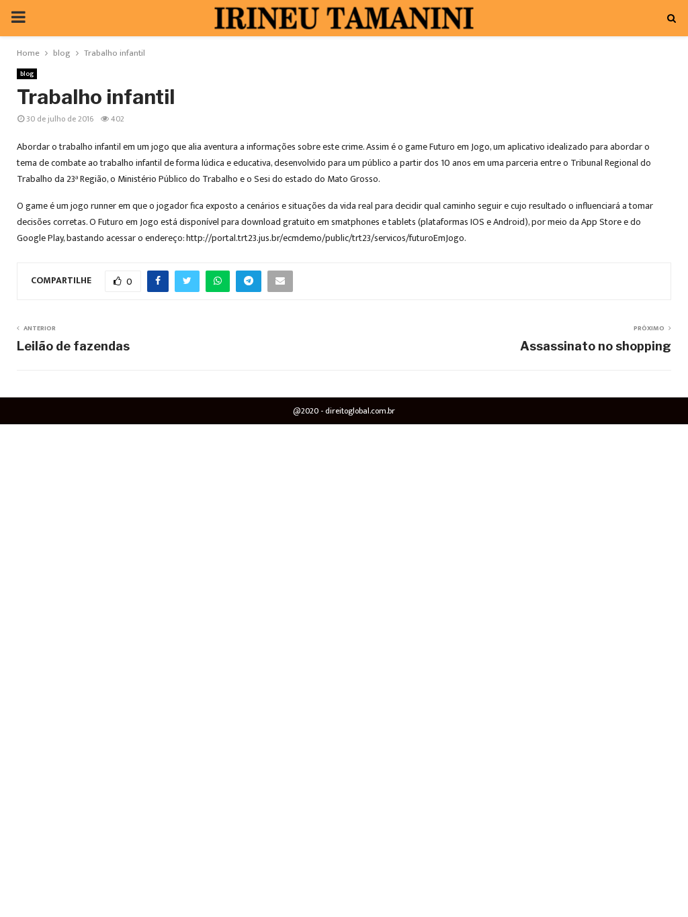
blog (27, 73)
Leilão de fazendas (73, 346)
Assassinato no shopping (595, 346)
